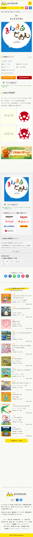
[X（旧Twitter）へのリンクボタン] (21, 500)
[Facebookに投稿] (10, 276)
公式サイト (5, 264)
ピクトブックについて (23, 524)
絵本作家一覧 (4, 522)
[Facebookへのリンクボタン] (17, 500)
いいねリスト (8, 524)
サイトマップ (25, 528)
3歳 (10, 70)
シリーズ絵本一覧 (25, 519)
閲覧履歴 (14, 524)
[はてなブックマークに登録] (18, 276)
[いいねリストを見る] (26, 8)
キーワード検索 (28, 522)
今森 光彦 (10, 61)
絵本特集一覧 (16, 519)
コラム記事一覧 (19, 522)
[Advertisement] (16, 463)
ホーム (5, 519)
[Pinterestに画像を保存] (22, 276)
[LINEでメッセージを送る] (14, 276)
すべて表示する (16, 251)
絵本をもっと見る (17, 441)
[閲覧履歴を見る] (30, 8)
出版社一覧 (11, 522)
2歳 (7, 70)
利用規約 (7, 528)
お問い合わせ (6, 526)
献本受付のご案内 (15, 526)
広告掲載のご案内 (25, 526)
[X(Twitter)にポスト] (5, 276)
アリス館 (8, 64)
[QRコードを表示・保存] (27, 276)
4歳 (13, 70)
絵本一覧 (10, 519)
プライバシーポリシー (15, 528)
